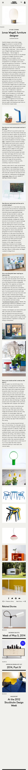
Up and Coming (14, 29)
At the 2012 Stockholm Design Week (14, 702)
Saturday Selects (14, 632)
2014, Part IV (14, 667)
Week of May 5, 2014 (14, 635)
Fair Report (14, 696)
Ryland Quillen (14, 38)
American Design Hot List (14, 664)
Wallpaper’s (9, 97)
